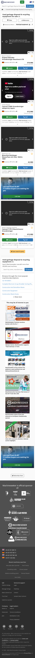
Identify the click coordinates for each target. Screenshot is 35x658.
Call (26, 68)
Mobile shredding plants (12, 573)
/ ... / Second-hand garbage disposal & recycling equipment (18, 9)
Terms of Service (6, 654)
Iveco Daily (17, 577)
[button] (33, 2)
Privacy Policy (27, 653)
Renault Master (25, 573)
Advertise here (18, 476)
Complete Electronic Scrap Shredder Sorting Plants (18, 284)
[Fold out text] (17, 75)
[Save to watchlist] (32, 56)
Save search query (18, 251)
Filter (10, 20)
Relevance (25, 20)
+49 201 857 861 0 (10, 553)
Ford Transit (25, 565)
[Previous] (2, 42)
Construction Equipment (9, 291)
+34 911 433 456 (10, 558)
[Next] (32, 42)
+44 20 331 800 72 (10, 550)
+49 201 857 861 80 (11, 555)
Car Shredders (6, 281)
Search (30, 6)
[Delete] (29, 25)
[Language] (31, 2)
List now (17, 196)
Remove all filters (9, 24)
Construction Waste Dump (10, 294)
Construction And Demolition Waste (13, 287)
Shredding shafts (12, 569)
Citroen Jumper (23, 569)
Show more (18, 297)
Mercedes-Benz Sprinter (12, 565)
